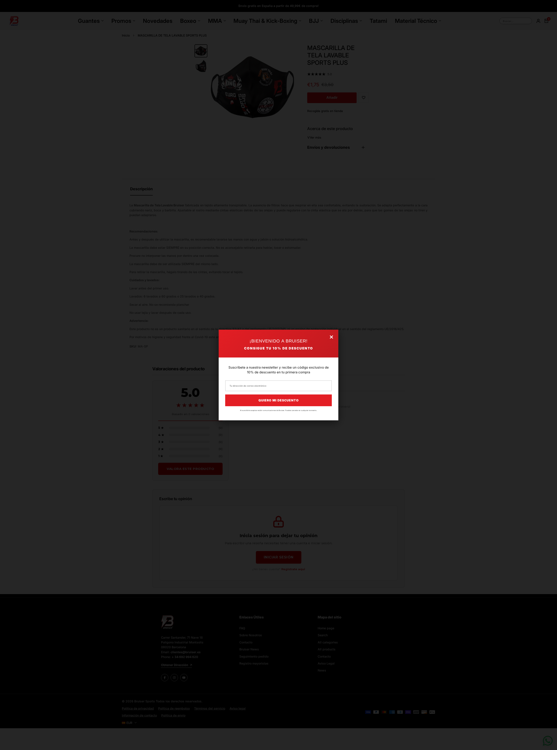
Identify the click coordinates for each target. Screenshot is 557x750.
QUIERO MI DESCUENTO (278, 400)
